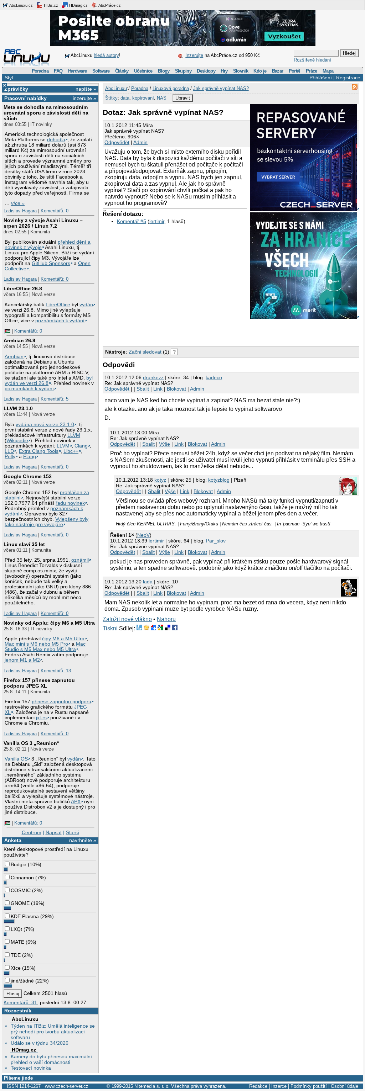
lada (148, 581)
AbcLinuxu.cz (21, 5)
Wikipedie (17, 440)
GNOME (20, 903)
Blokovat (176, 389)
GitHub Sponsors (51, 263)
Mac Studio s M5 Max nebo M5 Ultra (45, 646)
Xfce (16, 968)
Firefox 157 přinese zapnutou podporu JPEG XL (39, 683)
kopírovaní (143, 98)
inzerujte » (84, 98)
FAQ (58, 71)
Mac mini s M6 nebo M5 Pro (36, 644)
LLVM (73, 435)
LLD (9, 451)
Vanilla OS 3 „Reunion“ (32, 743)
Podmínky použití (309, 1086)
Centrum (31, 832)
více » (18, 203)
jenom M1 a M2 (22, 660)
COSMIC (21, 890)
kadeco (214, 377)
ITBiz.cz (50, 5)
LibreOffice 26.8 (23, 288)
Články (122, 71)
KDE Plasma (25, 916)
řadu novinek (70, 503)
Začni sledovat (145, 352)
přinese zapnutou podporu (61, 701)
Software (101, 71)
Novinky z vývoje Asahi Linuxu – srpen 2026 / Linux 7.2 (43, 223)
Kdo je (259, 71)
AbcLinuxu (25, 1019)
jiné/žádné (22, 981)
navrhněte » (82, 840)
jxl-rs (41, 717)
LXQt (16, 929)
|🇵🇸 (7, 331)
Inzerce (279, 1086)
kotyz (160, 480)
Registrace (348, 77)
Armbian (14, 356)
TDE (16, 955)
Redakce (258, 1086)
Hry (224, 71)
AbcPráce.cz (109, 5)
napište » (86, 89)
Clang (81, 446)
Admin (140, 142)
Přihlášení (320, 77)
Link (158, 389)
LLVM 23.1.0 (18, 408)
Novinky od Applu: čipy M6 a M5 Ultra (49, 623)
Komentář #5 (131, 221)
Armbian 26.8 (19, 340)
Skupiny (183, 71)
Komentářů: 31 (20, 1002)
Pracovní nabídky (25, 98)
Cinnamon (22, 877)
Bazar (277, 71)
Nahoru (166, 619)
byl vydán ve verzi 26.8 (49, 380)
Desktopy (206, 71)
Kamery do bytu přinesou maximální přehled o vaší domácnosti (51, 1059)
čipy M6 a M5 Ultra (63, 638)
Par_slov (216, 541)
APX (76, 801)
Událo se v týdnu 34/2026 (39, 1043)
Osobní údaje (344, 1086)
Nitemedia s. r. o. (152, 1086)
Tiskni (110, 628)
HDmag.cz (78, 5)
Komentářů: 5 (54, 399)
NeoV (143, 535)
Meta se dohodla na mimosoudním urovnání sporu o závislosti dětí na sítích (46, 112)
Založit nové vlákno (127, 619)
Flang (29, 456)
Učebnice (143, 71)
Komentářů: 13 (56, 670)
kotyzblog (219, 480)
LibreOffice (58, 304)
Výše (164, 444)
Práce (311, 71)
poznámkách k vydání (59, 320)
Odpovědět (116, 142)
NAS (161, 98)
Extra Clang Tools (38, 451)
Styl (9, 77)
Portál (294, 71)
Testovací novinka (31, 1068)
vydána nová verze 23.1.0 (45, 424)
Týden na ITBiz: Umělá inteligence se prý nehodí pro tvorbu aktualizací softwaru (53, 1031)
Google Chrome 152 (28, 476)
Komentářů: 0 (54, 210)
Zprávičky (16, 89)
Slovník (240, 71)
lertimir (156, 221)
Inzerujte (194, 55)
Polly (10, 456)
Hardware (77, 71)
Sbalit (143, 389)
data (124, 98)
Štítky (111, 98)
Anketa (12, 840)
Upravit (182, 98)
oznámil (80, 560)
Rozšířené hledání (312, 60)
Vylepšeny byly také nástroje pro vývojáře (46, 522)
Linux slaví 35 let (24, 544)
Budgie (18, 864)
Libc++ (70, 451)
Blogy (164, 71)
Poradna (40, 71)
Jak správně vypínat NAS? (221, 88)
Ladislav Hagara (20, 210)
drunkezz (153, 377)
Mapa (328, 71)
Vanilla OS (16, 759)
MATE (17, 942)
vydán (86, 304)
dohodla (56, 139)
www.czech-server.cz (66, 1086)
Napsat (54, 832)
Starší (72, 832)
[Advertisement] (186, 331)
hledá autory (106, 55)
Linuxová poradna (171, 88)
